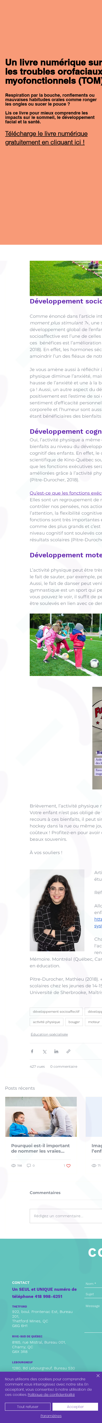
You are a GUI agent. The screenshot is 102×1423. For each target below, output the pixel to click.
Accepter (75, 1406)
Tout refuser (27, 1406)
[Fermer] (95, 1379)
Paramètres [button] (51, 1415)
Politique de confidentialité (51, 1394)
